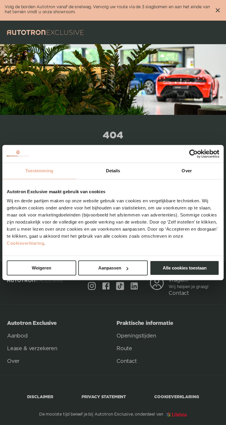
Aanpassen (109, 267)
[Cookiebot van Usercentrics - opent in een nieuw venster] (193, 153)
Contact (179, 293)
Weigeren (41, 267)
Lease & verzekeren (32, 348)
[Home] (45, 32)
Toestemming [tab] (39, 170)
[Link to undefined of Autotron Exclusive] (92, 286)
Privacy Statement (104, 396)
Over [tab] (187, 170)
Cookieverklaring (25, 243)
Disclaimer (40, 396)
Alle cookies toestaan (185, 267)
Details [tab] (113, 170)
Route (124, 348)
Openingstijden (136, 336)
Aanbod (17, 336)
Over (13, 361)
